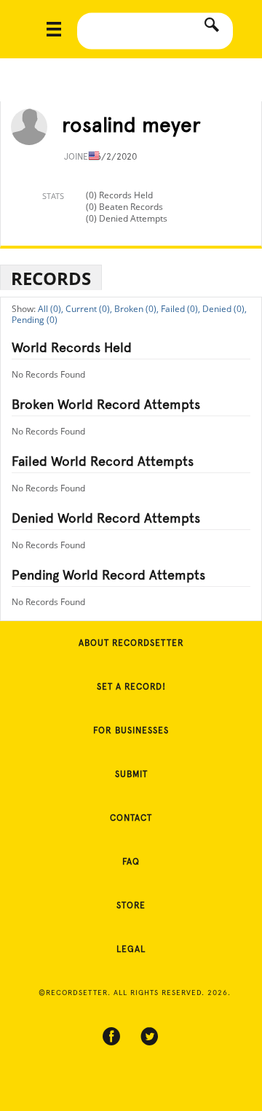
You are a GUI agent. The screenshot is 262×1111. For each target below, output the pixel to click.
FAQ (131, 862)
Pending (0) (34, 319)
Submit (131, 774)
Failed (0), (180, 309)
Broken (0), (136, 309)
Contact (131, 818)
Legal (131, 949)
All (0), (50, 309)
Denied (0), (224, 309)
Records (51, 278)
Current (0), (89, 309)
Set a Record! (131, 687)
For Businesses (131, 730)
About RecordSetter (131, 643)
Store (131, 905)
